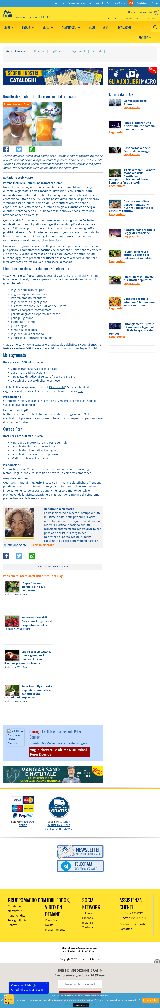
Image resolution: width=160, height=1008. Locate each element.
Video (46, 27)
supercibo (77, 418)
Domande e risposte (132, 924)
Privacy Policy (150, 1000)
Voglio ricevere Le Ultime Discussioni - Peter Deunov (59, 752)
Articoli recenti (16, 51)
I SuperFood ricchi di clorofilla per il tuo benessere (34, 586)
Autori (97, 51)
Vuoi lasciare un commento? (52, 566)
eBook (26, 27)
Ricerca (39, 51)
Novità (49, 925)
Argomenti (78, 51)
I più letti (57, 51)
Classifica (51, 920)
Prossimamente (55, 929)
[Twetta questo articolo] (22, 148)
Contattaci (126, 929)
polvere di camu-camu (36, 418)
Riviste (143, 38)
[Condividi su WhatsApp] (35, 148)
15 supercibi (57, 387)
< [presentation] (51, 89)
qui (80, 391)
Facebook (88, 918)
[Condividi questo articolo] (9, 148)
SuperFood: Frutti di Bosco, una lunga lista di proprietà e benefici (37, 621)
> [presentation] (55, 89)
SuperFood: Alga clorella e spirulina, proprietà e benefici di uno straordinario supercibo (28, 691)
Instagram (88, 922)
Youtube (87, 927)
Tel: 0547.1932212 (131, 913)
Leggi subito (132, 107)
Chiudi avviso (81, 1005)
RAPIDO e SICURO (27, 823)
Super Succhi (88, 348)
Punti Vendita (16, 915)
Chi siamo (114, 18)
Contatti (150, 18)
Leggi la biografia (42, 545)
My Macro (124, 27)
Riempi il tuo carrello (140, 12)
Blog (92, 27)
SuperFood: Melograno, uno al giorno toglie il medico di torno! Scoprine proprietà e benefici (27, 657)
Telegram (88, 913)
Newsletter (132, 18)
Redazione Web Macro (18, 177)
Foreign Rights (17, 920)
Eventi (106, 27)
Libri (7, 27)
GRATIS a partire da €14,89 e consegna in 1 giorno (58, 825)
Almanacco (69, 27)
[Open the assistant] (9, 999)
